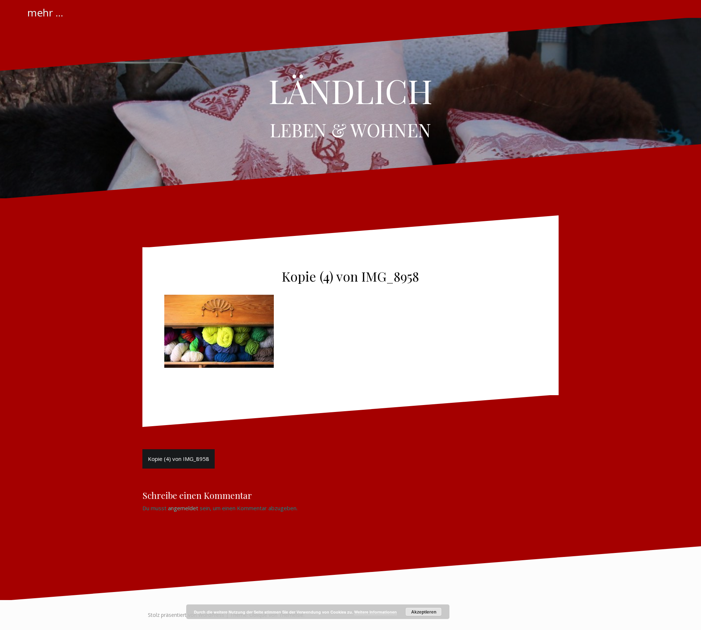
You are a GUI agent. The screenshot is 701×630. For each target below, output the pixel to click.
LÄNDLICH (350, 90)
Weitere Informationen (375, 612)
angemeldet (183, 508)
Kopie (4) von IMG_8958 (178, 458)
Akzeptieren (423, 611)
